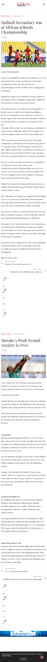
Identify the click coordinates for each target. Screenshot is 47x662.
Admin (5, 37)
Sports (8, 16)
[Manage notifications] (42, 657)
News (3, 16)
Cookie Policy (6, 656)
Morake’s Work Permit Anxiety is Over (20, 343)
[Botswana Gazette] (23, 4)
